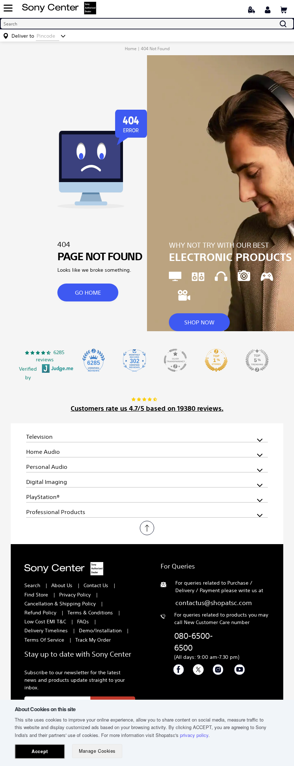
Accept (40, 751)
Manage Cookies (97, 751)
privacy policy (194, 735)
